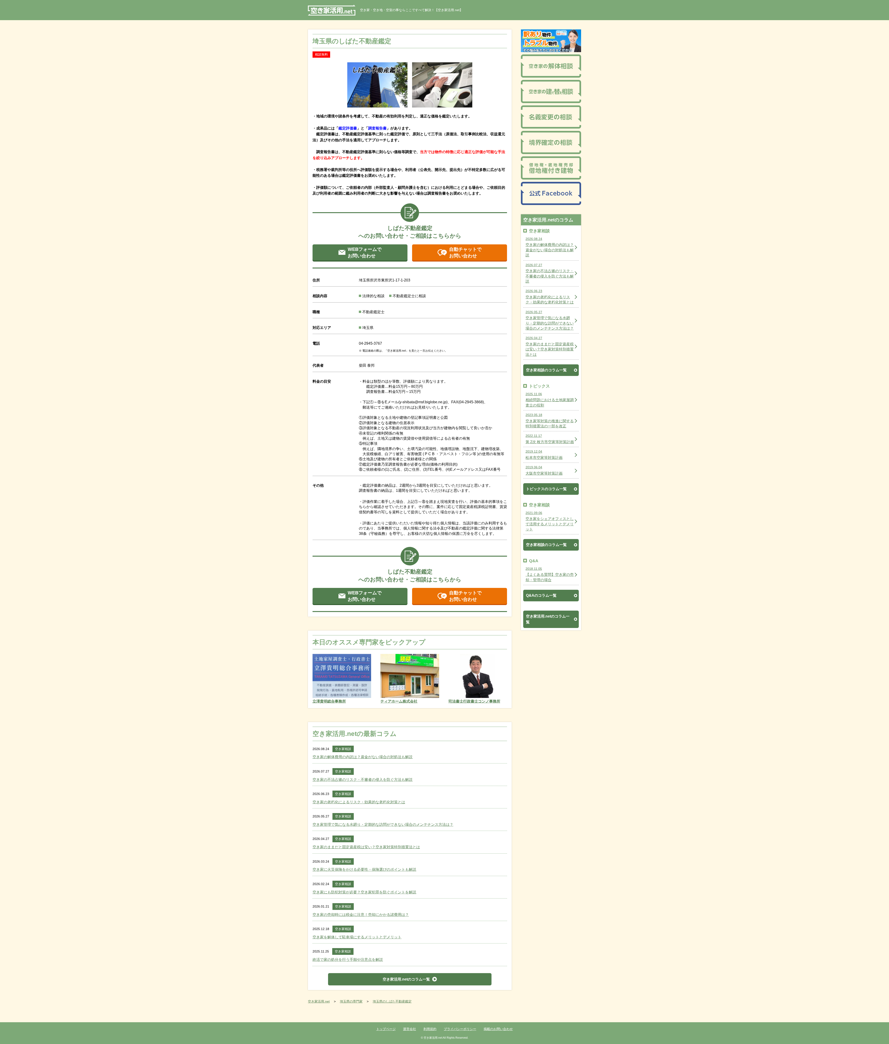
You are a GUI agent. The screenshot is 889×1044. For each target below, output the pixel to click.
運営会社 (409, 1029)
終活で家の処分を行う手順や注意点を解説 (348, 960)
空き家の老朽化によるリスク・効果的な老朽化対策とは (359, 802)
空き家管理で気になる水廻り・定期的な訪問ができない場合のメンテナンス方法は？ (383, 824)
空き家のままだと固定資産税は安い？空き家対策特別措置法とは (366, 847)
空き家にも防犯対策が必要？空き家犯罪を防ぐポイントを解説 (364, 892)
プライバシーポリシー (460, 1029)
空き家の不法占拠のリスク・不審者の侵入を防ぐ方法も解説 (363, 780)
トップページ (386, 1029)
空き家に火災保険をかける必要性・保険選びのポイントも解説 (364, 869)
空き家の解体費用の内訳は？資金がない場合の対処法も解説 (363, 757)
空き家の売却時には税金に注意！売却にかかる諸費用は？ (361, 915)
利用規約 (429, 1029)
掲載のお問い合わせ (498, 1029)
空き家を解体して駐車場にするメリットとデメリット (357, 937)
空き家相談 (343, 749)
